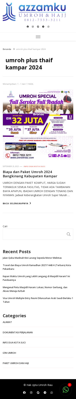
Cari (5, 226)
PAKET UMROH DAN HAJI (16, 363)
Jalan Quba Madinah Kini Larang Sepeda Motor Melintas (32, 257)
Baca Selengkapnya (15, 203)
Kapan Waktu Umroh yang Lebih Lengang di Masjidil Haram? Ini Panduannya (36, 278)
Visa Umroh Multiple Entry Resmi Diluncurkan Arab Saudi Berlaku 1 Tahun (38, 300)
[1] (66, 391)
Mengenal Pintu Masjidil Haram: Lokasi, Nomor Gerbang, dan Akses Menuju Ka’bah (35, 289)
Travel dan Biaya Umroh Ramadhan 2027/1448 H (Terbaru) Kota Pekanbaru (37, 267)
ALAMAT (7, 322)
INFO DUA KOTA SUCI (34, 166)
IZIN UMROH (9, 352)
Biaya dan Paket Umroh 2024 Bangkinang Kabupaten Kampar (30, 173)
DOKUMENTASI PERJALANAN (18, 332)
